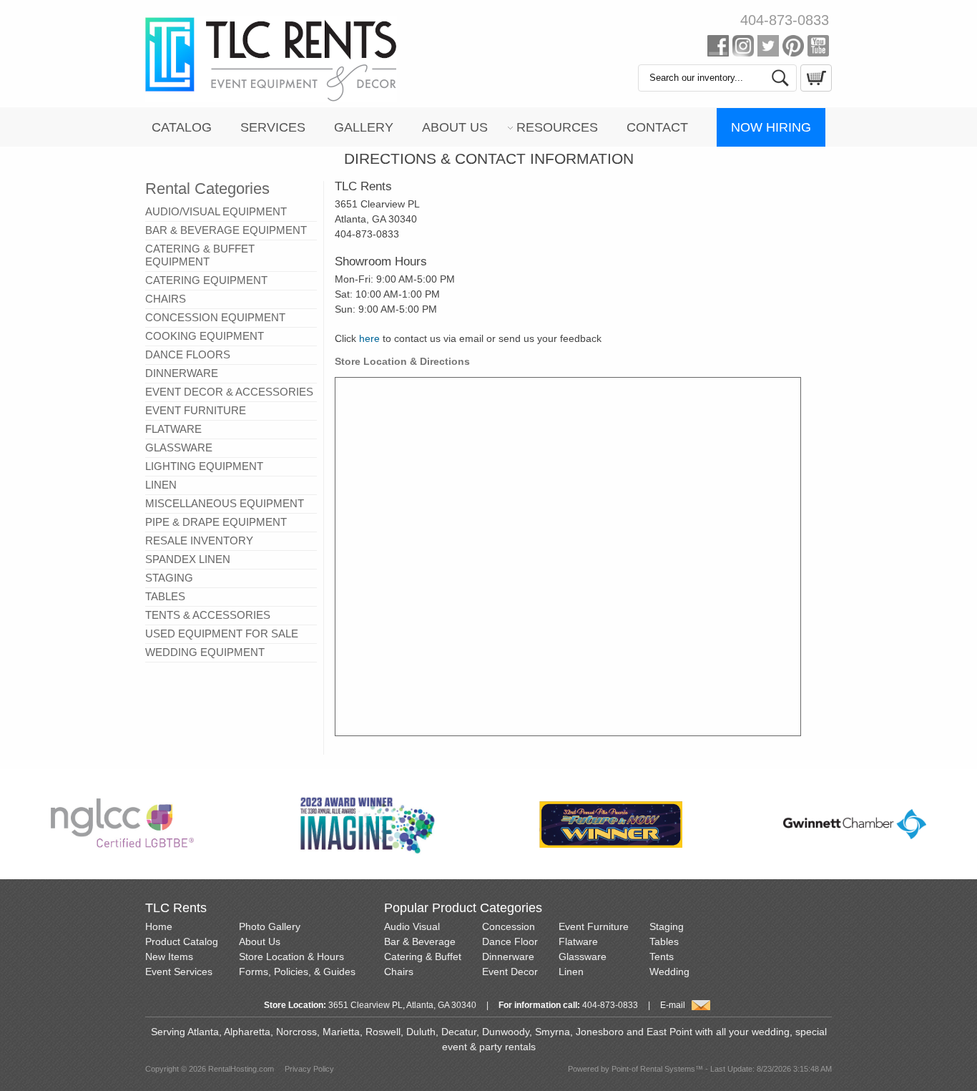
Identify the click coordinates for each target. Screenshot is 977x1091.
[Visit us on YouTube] (818, 48)
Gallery (363, 127)
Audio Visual (412, 926)
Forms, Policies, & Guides (297, 971)
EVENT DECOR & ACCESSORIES (229, 392)
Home (158, 926)
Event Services (178, 971)
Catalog (182, 127)
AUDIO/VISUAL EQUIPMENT (216, 211)
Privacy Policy (309, 1069)
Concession (508, 926)
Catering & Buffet (422, 956)
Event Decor (510, 971)
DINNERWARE (181, 373)
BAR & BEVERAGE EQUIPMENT (226, 230)
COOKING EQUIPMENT (204, 336)
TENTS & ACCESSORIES (207, 615)
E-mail (672, 1005)
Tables (664, 941)
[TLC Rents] (271, 98)
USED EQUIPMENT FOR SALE (221, 633)
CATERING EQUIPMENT (206, 280)
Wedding (669, 971)
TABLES (165, 596)
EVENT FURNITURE (195, 410)
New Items (169, 956)
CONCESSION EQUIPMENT (215, 317)
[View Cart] (814, 88)
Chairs (398, 971)
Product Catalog (181, 941)
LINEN (161, 485)
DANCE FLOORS (187, 354)
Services (272, 127)
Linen (571, 971)
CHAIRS (165, 299)
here (369, 338)
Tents (661, 956)
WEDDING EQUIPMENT (205, 652)
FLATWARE (173, 429)
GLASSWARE (178, 447)
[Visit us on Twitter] (768, 48)
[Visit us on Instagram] (743, 48)
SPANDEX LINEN (187, 559)
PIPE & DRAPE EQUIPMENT (216, 522)
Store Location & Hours (291, 956)
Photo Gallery (269, 926)
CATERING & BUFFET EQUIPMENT (200, 255)
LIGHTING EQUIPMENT (204, 466)
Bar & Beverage (420, 941)
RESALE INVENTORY (199, 540)
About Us (455, 127)
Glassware (583, 956)
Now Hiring (771, 127)
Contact (657, 127)
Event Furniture (594, 926)
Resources (557, 127)
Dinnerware (508, 956)
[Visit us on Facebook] (718, 48)
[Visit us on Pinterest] (793, 48)
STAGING (169, 578)
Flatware (578, 941)
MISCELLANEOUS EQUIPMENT (224, 503)
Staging (666, 926)
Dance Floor (510, 941)
